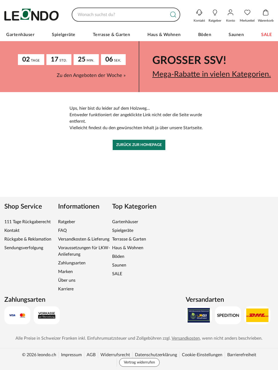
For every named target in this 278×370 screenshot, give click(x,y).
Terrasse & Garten (111, 35)
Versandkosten (186, 338)
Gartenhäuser (20, 35)
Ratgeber (66, 222)
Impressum (71, 355)
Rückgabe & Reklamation (27, 239)
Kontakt (12, 230)
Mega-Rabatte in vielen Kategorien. (211, 74)
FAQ (62, 230)
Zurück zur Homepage (139, 145)
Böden (204, 35)
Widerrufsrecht (115, 355)
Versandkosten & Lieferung (83, 239)
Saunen (236, 35)
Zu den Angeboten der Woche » (91, 75)
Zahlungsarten (72, 263)
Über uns (66, 280)
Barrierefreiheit (241, 355)
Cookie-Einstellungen (202, 355)
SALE (266, 35)
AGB (91, 355)
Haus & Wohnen (164, 35)
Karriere (66, 289)
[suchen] (173, 14)
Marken (65, 272)
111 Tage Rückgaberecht (27, 222)
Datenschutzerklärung (156, 355)
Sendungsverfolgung (23, 248)
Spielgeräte (63, 35)
